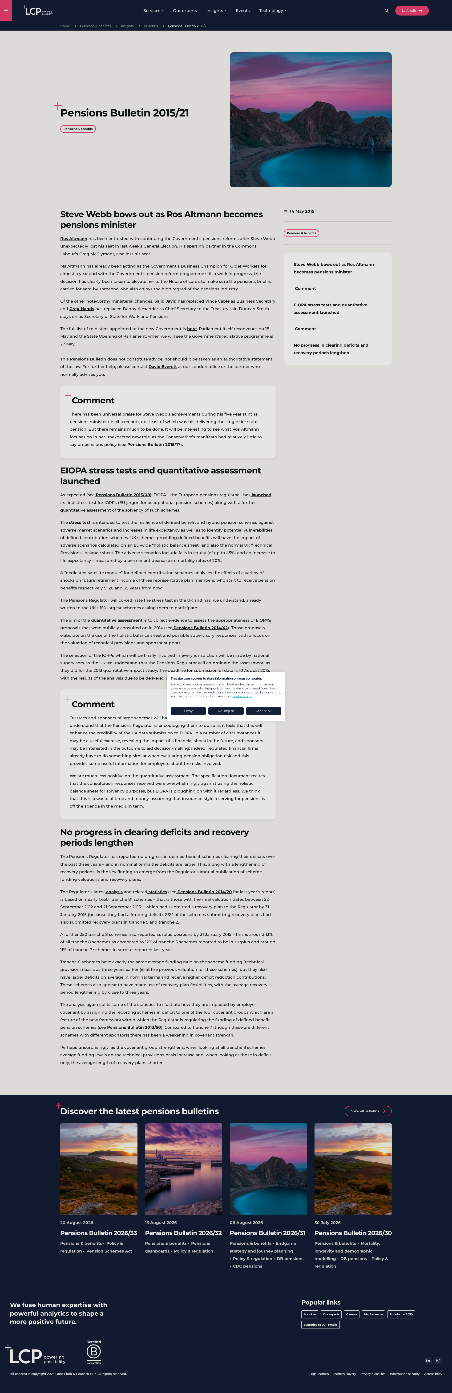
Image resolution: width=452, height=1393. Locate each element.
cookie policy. (242, 696)
